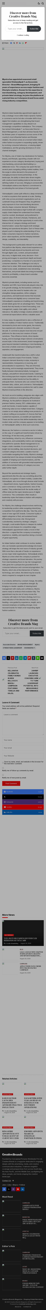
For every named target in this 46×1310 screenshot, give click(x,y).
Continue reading (23, 35)
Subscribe (34, 29)
